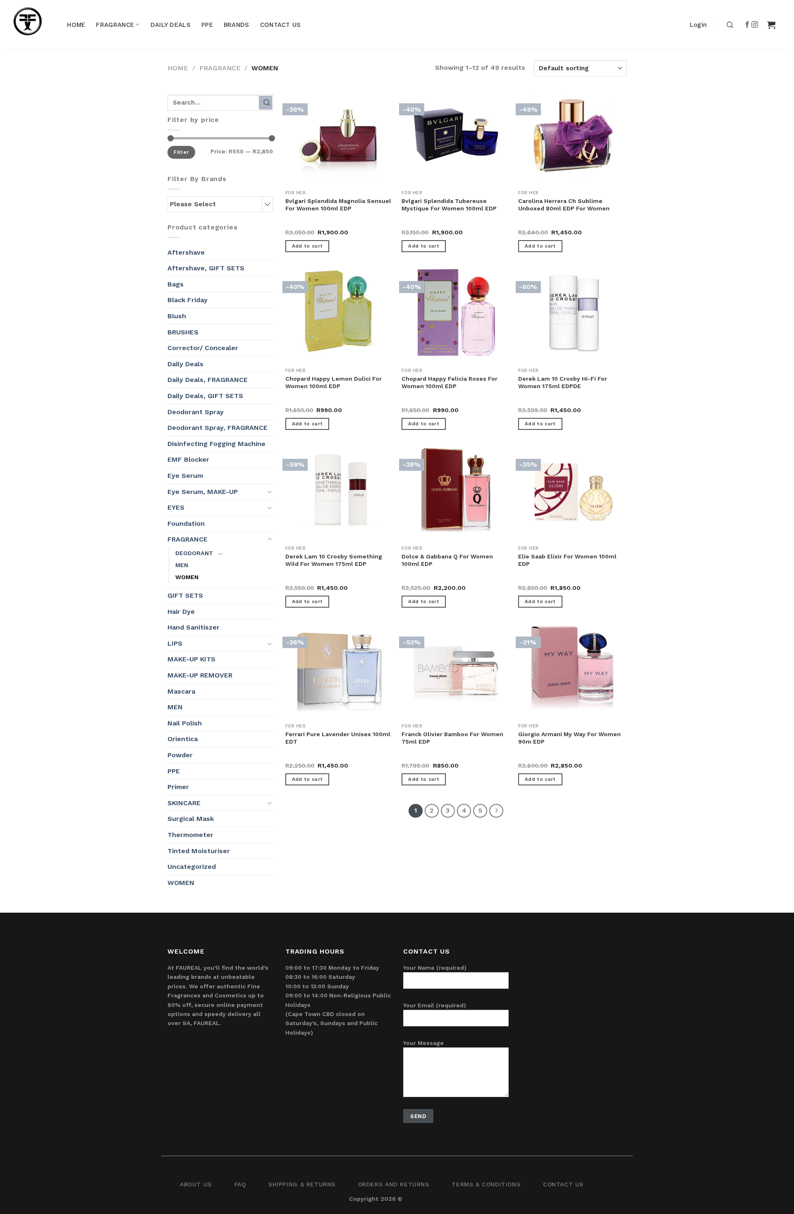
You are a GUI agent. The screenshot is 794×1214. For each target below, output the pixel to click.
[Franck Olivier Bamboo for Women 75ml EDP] (456, 668)
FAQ (240, 1184)
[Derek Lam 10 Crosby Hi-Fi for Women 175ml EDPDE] (572, 312)
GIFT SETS (185, 595)
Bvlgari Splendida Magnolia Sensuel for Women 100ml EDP (338, 205)
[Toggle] (269, 491)
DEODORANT (194, 553)
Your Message (423, 1043)
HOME (76, 25)
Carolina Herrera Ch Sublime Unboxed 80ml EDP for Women (564, 205)
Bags (175, 284)
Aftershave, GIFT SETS (205, 268)
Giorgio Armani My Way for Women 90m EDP (569, 738)
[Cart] (771, 25)
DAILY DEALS (171, 25)
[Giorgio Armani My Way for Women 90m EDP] (572, 668)
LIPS (174, 643)
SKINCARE (184, 803)
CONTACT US (280, 25)
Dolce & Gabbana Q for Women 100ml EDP (447, 560)
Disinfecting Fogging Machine (216, 444)
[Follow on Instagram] (755, 25)
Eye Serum (185, 475)
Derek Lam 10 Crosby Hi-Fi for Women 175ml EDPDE (562, 382)
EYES (175, 507)
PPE (207, 25)
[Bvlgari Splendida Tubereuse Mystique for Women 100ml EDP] (456, 135)
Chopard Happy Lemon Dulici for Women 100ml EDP (333, 382)
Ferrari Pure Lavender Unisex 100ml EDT (337, 738)
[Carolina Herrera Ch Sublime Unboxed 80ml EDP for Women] (572, 135)
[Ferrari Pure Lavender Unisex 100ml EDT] (339, 668)
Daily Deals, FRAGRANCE (207, 380)
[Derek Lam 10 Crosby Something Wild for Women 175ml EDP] (339, 490)
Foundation (186, 523)
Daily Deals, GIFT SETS (205, 396)
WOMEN (186, 577)
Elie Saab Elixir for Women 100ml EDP (567, 560)
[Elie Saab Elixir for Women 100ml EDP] (572, 490)
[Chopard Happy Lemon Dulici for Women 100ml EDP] (339, 312)
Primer (178, 787)
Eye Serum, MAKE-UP (202, 492)
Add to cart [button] (307, 246)
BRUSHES (182, 332)
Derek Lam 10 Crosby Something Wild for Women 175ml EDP (333, 560)
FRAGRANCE (115, 25)
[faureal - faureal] (33, 25)
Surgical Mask (190, 819)
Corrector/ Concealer (202, 348)
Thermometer (190, 835)
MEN (181, 565)
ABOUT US (196, 1184)
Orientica (182, 739)
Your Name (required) (434, 967)
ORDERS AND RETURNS (393, 1184)
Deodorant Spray (195, 412)
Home (177, 68)
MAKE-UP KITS (191, 659)
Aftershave (186, 252)
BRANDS (236, 25)
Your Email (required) (434, 1005)
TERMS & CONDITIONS (486, 1184)
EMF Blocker (188, 459)
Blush (176, 316)
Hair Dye (181, 611)
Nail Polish (184, 723)
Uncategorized (191, 867)
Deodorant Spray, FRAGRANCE (217, 428)
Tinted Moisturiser (198, 851)
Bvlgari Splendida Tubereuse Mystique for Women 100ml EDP (449, 205)
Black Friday (187, 300)
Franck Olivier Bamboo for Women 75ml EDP (452, 738)
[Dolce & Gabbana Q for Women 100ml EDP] (456, 490)
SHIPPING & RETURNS (301, 1184)
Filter (181, 152)
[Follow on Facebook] (747, 25)
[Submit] (729, 25)
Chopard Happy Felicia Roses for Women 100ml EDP (449, 382)
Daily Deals (185, 364)
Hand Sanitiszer (193, 627)
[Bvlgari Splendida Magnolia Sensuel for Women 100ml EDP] (339, 135)
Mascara (181, 691)
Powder (180, 755)
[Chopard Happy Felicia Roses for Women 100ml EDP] (456, 312)
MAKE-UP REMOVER (199, 675)
